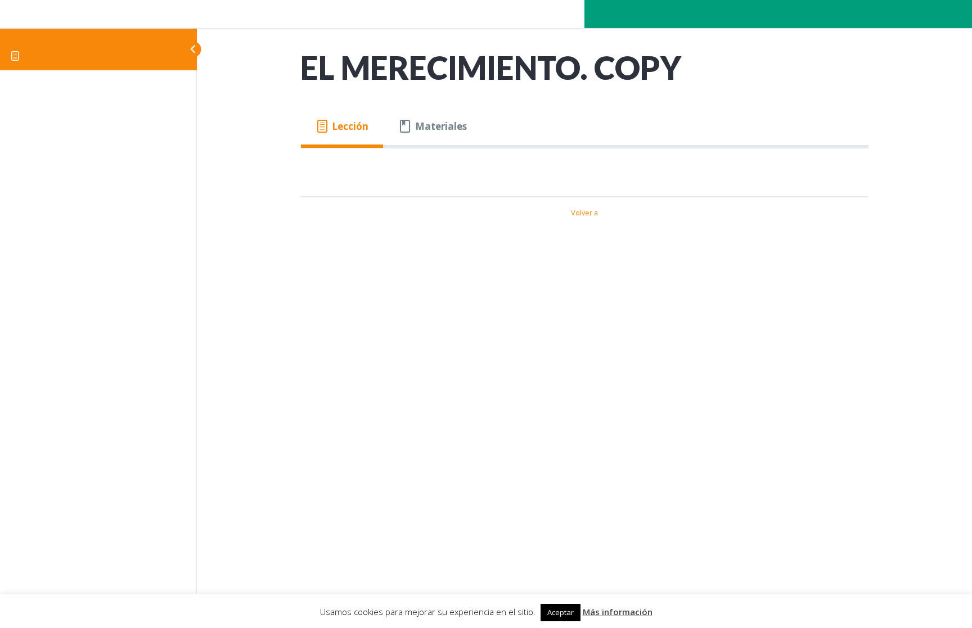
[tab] (342, 127)
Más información (617, 611)
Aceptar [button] (560, 612)
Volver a (584, 212)
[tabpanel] (584, 167)
